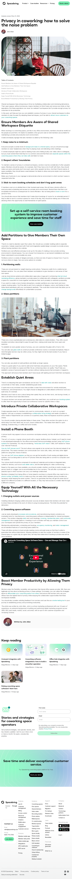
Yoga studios (35, 826)
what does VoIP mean (42, 443)
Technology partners (62, 812)
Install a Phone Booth (7, 93)
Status (17, 871)
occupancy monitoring (44, 525)
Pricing (52, 3)
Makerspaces (36, 818)
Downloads (48, 816)
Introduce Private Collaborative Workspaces (14, 91)
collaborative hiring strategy (42, 413)
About (60, 803)
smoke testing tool (59, 600)
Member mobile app (24, 836)
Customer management (22, 807)
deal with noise (46, 382)
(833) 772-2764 (9, 834)
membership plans (53, 518)
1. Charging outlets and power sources (20, 496)
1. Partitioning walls (10, 265)
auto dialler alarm (28, 464)
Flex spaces (35, 806)
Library (47, 835)
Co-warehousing (36, 821)
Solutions (34, 801)
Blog (46, 825)
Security (22, 874)
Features (20, 801)
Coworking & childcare (35, 846)
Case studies (34, 3)
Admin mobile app (23, 841)
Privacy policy (25, 871)
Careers (61, 808)
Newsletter (48, 837)
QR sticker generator (48, 845)
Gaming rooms (36, 828)
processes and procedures (27, 514)
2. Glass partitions (10, 294)
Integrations (21, 843)
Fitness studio (36, 836)
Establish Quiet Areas (7, 88)
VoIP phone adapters (17, 455)
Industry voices (6, 16)
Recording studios (37, 814)
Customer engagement (22, 825)
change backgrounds (8, 289)
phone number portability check (12, 476)
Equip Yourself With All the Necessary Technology (15, 96)
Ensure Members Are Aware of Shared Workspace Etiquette (18, 83)
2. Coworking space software (15, 510)
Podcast (47, 828)
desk (24, 518)
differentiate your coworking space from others (23, 593)
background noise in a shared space (37, 147)
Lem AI (20, 804)
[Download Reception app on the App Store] (64, 825)
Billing (20, 810)
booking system (65, 399)
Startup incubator (37, 859)
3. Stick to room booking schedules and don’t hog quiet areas (31, 183)
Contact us (62, 817)
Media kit (61, 806)
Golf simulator (36, 843)
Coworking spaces (37, 804)
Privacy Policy (48, 729)
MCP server (21, 848)
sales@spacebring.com (9, 829)
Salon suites (35, 811)
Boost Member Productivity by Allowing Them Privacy (16, 98)
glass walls (16, 350)
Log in (60, 835)
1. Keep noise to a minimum (14, 142)
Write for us (48, 851)
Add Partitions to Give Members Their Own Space (15, 86)
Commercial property (35, 855)
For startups (48, 811)
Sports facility (36, 833)
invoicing (43, 518)
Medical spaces (36, 823)
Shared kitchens (36, 809)
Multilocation (22, 822)
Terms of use (45, 871)
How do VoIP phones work (10, 448)
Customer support (50, 806)
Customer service (23, 829)
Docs (46, 803)
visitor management (62, 525)
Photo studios (36, 816)
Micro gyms (35, 831)
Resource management (22, 816)
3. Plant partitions (10, 358)
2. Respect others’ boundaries (15, 160)
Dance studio (35, 838)
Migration (47, 808)
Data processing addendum (9, 874)
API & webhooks (23, 846)
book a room (60, 191)
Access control (22, 813)
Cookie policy (35, 871)
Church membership (37, 850)
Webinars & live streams (49, 831)
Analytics (20, 820)
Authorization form (64, 815)
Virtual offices (36, 852)
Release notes (49, 813)
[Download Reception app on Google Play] (64, 829)
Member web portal (24, 838)
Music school (35, 840)
